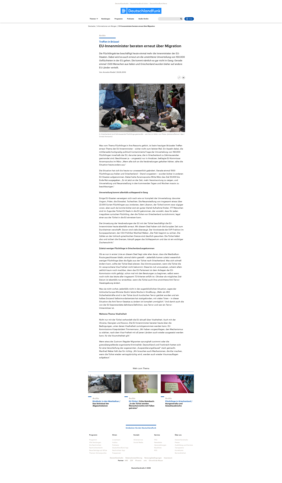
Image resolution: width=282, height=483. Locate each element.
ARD (126, 460)
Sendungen (105, 19)
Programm (119, 19)
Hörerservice (138, 440)
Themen (93, 19)
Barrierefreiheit (180, 453)
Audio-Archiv (143, 19)
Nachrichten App (118, 450)
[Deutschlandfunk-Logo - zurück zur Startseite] (141, 11)
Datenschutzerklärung (133, 458)
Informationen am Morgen (107, 26)
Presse (177, 442)
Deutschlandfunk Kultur (139, 3)
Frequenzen (116, 453)
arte (145, 460)
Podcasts (130, 19)
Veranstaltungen (160, 445)
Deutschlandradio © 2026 (141, 468)
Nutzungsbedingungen (153, 458)
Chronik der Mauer (156, 460)
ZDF (131, 460)
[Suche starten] (181, 19)
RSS (155, 450)
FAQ (155, 440)
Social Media (138, 442)
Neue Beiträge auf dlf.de (98, 450)
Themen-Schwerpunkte (97, 453)
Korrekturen (179, 450)
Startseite (91, 26)
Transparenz (179, 448)
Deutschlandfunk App (120, 448)
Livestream (116, 440)
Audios (114, 442)
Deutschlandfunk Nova (158, 3)
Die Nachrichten (95, 445)
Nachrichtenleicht (96, 448)
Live (190, 19)
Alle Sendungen (95, 442)
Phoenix (138, 460)
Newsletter (158, 442)
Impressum (168, 458)
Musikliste (157, 448)
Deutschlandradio (122, 3)
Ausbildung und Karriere (184, 445)
